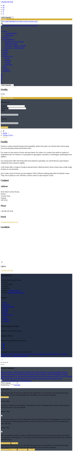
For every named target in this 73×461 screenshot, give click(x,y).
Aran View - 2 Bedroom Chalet (15, 46)
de (3, 5)
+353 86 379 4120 (7, 2)
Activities (8, 60)
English (9, 372)
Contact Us (6, 71)
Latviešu (4, 374)
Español (15, 372)
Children (4, 119)
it (3, 14)
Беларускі (43, 374)
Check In (4, 106)
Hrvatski (65, 374)
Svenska (28, 379)
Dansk (33, 372)
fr (3, 12)
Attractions (8, 65)
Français (22, 372)
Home (5, 31)
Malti (30, 374)
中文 (61, 379)
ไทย (44, 376)
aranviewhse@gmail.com (9, 222)
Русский (16, 379)
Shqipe (39, 379)
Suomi (53, 372)
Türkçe (40, 376)
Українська (50, 376)
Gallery (5, 54)
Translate (16, 385)
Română (22, 379)
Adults (3, 110)
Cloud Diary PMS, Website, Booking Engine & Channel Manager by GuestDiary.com (30, 354)
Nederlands (33, 376)
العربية (49, 372)
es (3, 10)
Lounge (5, 52)
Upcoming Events (11, 33)
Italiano (27, 372)
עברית (15, 376)
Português (68, 376)
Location (6, 69)
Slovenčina (55, 379)
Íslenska (21, 376)
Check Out (4, 108)
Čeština (50, 374)
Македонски (11, 374)
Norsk (26, 376)
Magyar (59, 374)
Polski (3, 379)
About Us (6, 37)
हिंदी (54, 374)
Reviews (5, 50)
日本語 (57, 376)
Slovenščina (47, 379)
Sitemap (64, 354)
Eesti (44, 372)
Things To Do (8, 56)
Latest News (9, 35)
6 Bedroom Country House (14, 42)
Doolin (7, 58)
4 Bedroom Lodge (11, 44)
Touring (7, 62)
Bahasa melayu (22, 374)
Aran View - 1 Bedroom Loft (14, 48)
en (3, 7)
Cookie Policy (5, 356)
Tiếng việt (9, 379)
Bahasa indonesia (7, 376)
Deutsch (4, 372)
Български (36, 374)
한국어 (62, 376)
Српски (34, 379)
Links (4, 67)
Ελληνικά (39, 372)
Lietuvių (64, 372)
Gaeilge (58, 372)
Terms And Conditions (20, 356)
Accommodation (8, 39)
